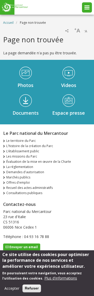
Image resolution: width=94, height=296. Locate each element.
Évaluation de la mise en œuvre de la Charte (38, 161)
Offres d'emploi (18, 182)
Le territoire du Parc (21, 140)
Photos (25, 85)
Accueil (8, 22)
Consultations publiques (24, 193)
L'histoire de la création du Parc (29, 146)
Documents (26, 113)
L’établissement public (22, 151)
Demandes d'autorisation (25, 172)
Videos (68, 85)
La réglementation (19, 167)
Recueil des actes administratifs (29, 187)
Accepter (11, 288)
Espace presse (68, 113)
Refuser (32, 288)
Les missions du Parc (21, 156)
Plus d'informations (60, 278)
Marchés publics (18, 177)
